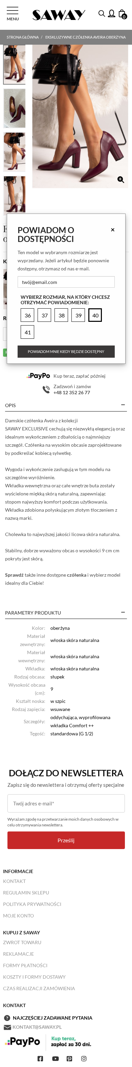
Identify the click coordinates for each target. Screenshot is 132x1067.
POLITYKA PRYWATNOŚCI (32, 904)
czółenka (76, 575)
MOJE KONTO (18, 915)
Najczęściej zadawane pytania (52, 1017)
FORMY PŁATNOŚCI (25, 965)
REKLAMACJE (18, 954)
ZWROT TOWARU (22, 942)
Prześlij (66, 840)
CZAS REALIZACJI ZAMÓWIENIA (39, 988)
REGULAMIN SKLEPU (26, 892)
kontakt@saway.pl (37, 1027)
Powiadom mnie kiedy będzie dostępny (66, 351)
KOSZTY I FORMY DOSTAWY (34, 977)
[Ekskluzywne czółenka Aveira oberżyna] (80, 116)
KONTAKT (14, 881)
